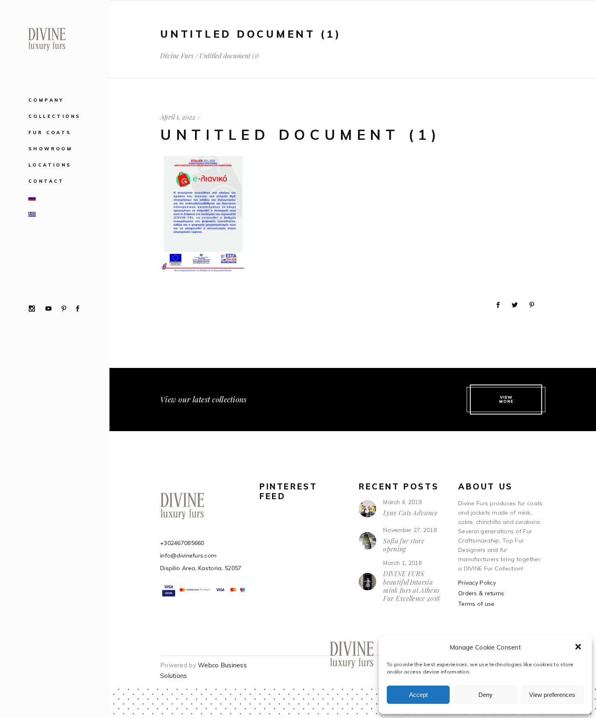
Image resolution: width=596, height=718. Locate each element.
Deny (485, 694)
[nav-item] (72, 197)
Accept (418, 694)
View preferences (552, 694)
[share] (498, 305)
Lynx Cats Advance (410, 513)
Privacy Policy (477, 582)
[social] (32, 309)
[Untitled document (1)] (203, 272)
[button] (579, 647)
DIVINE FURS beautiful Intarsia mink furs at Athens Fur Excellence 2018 (411, 586)
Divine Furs (176, 56)
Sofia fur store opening (403, 544)
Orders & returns (481, 593)
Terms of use (476, 603)
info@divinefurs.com (188, 555)
